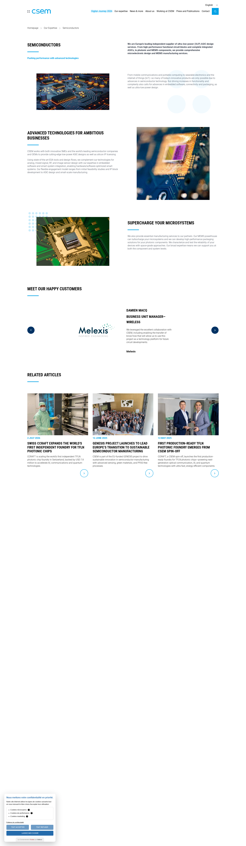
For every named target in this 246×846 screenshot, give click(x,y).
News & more (136, 11)
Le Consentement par (30, 839)
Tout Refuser (42, 827)
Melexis (131, 351)
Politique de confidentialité (15, 822)
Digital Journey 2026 (101, 11)
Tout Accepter (17, 827)
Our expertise (121, 11)
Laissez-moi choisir (30, 833)
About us (149, 11)
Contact (206, 11)
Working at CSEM (165, 11)
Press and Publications (187, 11)
